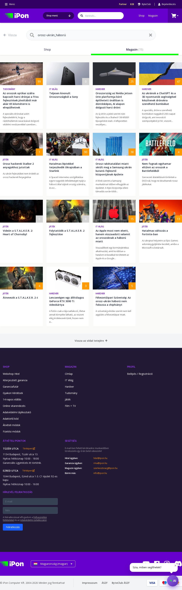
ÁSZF (105, 582)
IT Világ (53, 89)
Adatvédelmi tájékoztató (17, 412)
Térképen (28, 448)
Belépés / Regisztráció (140, 373)
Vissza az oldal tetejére (89, 340)
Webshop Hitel (11, 373)
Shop (141, 15)
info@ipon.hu (100, 473)
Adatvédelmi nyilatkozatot (33, 520)
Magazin (153, 15)
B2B (132, 4)
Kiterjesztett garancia (15, 380)
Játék (6, 159)
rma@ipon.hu (100, 463)
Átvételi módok (11, 425)
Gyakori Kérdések (13, 393)
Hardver (100, 89)
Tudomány (9, 89)
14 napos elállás (12, 399)
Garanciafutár (10, 386)
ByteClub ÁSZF (121, 582)
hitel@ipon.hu (100, 458)
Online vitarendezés (14, 406)
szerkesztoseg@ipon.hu (105, 468)
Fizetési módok (11, 431)
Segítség (71, 440)
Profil (131, 366)
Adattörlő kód (10, 418)
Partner (123, 4)
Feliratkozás (13, 527)
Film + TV (70, 406)
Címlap (69, 373)
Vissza (12, 35)
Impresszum (89, 582)
